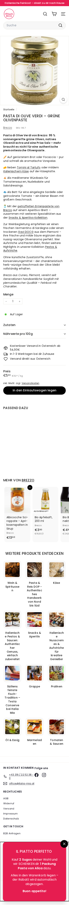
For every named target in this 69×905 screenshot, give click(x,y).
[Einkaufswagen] (54, 14)
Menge (8, 294)
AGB (5, 798)
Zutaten (9, 325)
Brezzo (7, 128)
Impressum (10, 813)
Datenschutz (11, 818)
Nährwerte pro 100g (18, 334)
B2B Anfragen (12, 833)
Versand (8, 808)
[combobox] (34, 25)
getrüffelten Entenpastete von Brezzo (31, 208)
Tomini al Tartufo (28, 167)
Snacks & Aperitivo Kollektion (28, 218)
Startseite (9, 109)
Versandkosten (30, 383)
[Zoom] (63, 99)
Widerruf (8, 803)
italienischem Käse (16, 171)
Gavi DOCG (25, 232)
